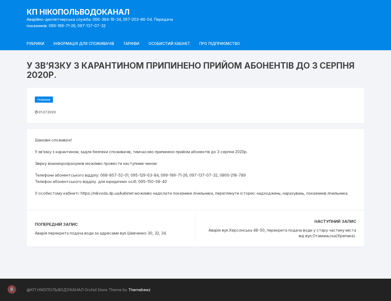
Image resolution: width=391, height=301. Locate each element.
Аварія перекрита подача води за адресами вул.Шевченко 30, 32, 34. (101, 233)
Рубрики (35, 43)
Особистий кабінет (169, 43)
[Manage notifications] (11, 289)
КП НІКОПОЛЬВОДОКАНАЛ (78, 11)
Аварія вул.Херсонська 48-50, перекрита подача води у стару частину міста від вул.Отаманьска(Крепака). (282, 233)
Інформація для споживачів (83, 43)
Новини (44, 99)
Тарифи (131, 43)
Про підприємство (219, 43)
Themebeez (139, 289)
